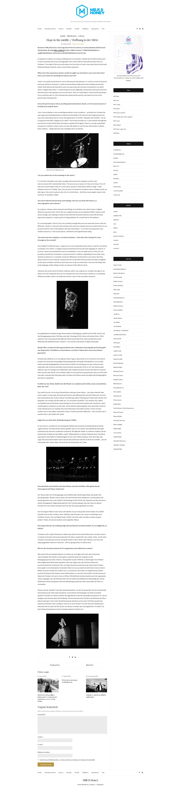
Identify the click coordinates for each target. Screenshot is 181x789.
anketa (115, 211)
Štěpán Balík (117, 428)
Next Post (89, 665)
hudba (115, 174)
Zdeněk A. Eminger (119, 445)
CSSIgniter (100, 784)
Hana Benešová (118, 302)
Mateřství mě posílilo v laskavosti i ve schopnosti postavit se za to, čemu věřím (47, 698)
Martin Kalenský (118, 363)
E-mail (40, 744)
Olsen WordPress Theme (85, 784)
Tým (102, 29)
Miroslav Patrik (118, 375)
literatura (116, 178)
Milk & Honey (90, 780)
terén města (117, 187)
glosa (115, 232)
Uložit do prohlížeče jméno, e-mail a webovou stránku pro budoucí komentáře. (67, 760)
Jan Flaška (116, 322)
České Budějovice (118, 154)
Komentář (42, 714)
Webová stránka (44, 752)
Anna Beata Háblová (119, 269)
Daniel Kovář (117, 396)
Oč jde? (76, 29)
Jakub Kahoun (117, 318)
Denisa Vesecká (118, 285)
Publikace (85, 29)
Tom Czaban (117, 433)
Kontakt (69, 29)
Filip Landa (116, 289)
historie (115, 170)
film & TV (116, 166)
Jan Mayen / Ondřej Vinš (120, 330)
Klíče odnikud (59, 50)
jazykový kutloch (118, 236)
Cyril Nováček (117, 277)
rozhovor (81, 36)
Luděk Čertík (117, 351)
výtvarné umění (118, 191)
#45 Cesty (116, 121)
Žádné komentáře (78, 44)
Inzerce (60, 29)
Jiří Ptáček (116, 343)
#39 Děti (116, 96)
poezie (115, 182)
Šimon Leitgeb (117, 424)
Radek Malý (117, 404)
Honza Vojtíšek (118, 310)
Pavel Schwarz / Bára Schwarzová (123, 408)
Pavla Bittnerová (118, 388)
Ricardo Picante (118, 412)
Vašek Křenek (117, 437)
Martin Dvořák (117, 359)
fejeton (115, 228)
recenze (115, 240)
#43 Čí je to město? (119, 113)
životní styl (116, 195)
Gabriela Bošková (118, 298)
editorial (116, 220)
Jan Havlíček (117, 326)
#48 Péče (116, 133)
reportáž (116, 244)
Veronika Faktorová (119, 441)
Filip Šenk (116, 293)
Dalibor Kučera (118, 281)
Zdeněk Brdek (117, 449)
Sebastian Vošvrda (119, 420)
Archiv (40, 29)
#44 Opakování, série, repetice (122, 117)
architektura (117, 150)
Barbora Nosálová (119, 273)
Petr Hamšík (117, 392)
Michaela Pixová (118, 371)
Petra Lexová (117, 400)
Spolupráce (95, 29)
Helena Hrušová (118, 306)
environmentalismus (119, 162)
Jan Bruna (116, 314)
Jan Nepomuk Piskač (119, 334)
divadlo (62, 36)
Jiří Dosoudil (117, 338)
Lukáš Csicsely (117, 355)
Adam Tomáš (117, 265)
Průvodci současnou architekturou (69, 681)
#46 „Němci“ (117, 125)
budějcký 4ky (117, 215)
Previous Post (55, 665)
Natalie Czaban (118, 379)
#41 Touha (116, 104)
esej (114, 224)
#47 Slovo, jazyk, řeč (119, 129)
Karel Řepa (116, 347)
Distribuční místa (50, 29)
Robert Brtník (117, 416)
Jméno (40, 737)
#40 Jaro (116, 100)
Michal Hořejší (117, 367)
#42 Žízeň (116, 108)
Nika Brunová (71, 36)
